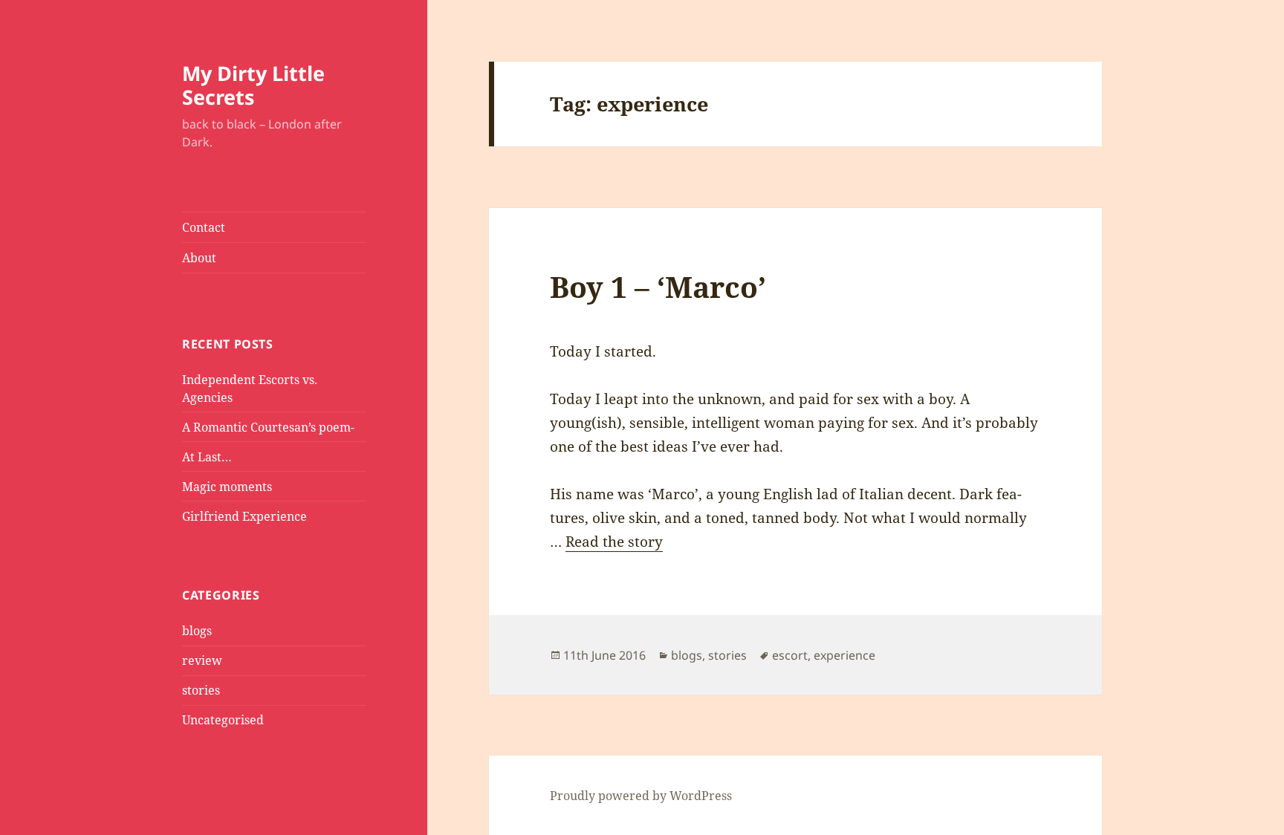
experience (844, 655)
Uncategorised (223, 720)
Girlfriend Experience (244, 516)
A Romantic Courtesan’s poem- (268, 427)
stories (201, 690)
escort (790, 655)
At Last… (207, 457)
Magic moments (227, 486)
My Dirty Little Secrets (253, 85)
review (202, 660)
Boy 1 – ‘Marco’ (658, 286)
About (199, 258)
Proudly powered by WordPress (641, 795)
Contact (203, 227)
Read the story (614, 541)
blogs (197, 631)
